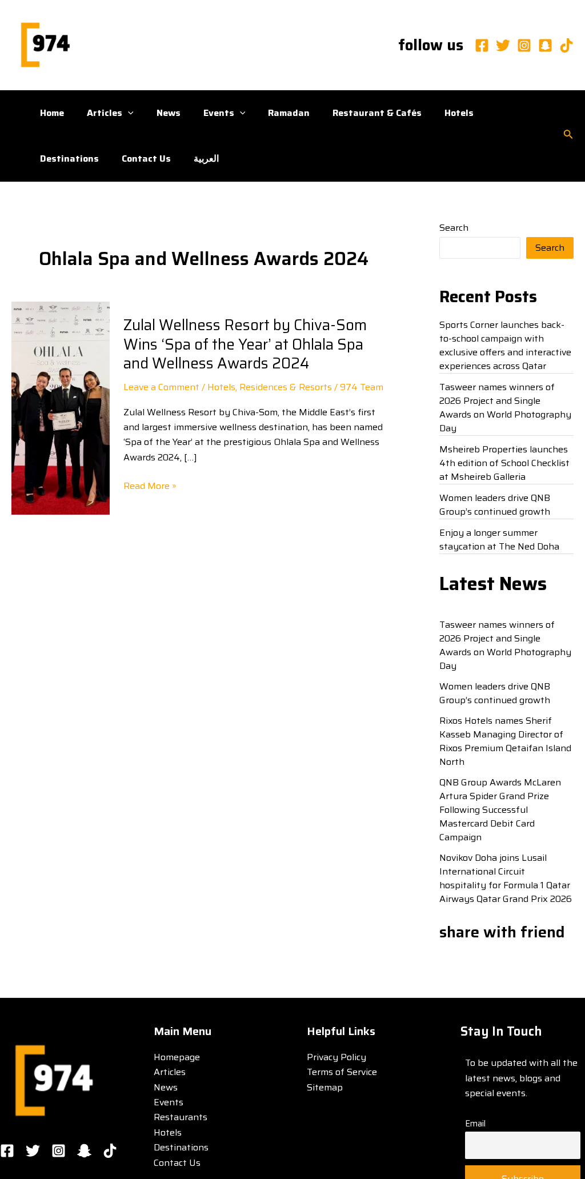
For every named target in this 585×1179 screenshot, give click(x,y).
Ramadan (289, 113)
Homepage (177, 1057)
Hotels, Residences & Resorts (269, 387)
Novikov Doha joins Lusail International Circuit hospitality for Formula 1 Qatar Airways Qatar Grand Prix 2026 (505, 878)
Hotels (459, 113)
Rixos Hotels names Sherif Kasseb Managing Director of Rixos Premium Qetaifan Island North (505, 741)
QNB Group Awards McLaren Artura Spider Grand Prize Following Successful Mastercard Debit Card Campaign (500, 809)
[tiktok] (566, 45)
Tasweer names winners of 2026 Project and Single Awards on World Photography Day (505, 407)
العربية (206, 158)
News (169, 113)
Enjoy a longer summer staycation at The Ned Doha (499, 540)
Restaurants (180, 1117)
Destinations (69, 158)
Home (52, 113)
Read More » (150, 486)
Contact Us (146, 158)
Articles (104, 113)
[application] (128, 113)
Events (218, 113)
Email (475, 1123)
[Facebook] (482, 45)
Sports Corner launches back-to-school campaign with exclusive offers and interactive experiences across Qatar (505, 345)
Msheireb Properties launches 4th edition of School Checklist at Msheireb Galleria (504, 463)
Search (453, 227)
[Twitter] (503, 45)
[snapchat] (545, 45)
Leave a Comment (161, 387)
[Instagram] (524, 45)
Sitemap (325, 1087)
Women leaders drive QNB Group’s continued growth (494, 505)
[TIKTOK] (110, 1151)
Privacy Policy (336, 1057)
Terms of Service (342, 1072)
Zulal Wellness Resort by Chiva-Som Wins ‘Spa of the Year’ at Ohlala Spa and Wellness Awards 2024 (245, 344)
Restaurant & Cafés (377, 113)
